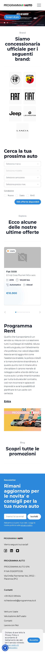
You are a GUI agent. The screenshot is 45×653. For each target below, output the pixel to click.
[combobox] (22, 164)
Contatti (8, 621)
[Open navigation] (39, 5)
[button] (5, 647)
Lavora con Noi (11, 625)
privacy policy (26, 525)
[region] (22, 280)
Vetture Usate (11, 611)
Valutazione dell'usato (15, 616)
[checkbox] (5, 195)
